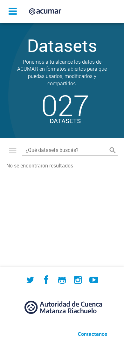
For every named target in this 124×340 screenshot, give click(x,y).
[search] (112, 150)
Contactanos (92, 333)
